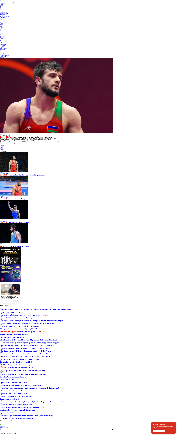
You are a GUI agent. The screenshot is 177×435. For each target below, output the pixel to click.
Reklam (1, 5)
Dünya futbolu (3, 17)
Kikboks (2, 32)
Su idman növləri (3, 54)
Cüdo (1, 28)
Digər (1, 42)
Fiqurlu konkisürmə (4, 55)
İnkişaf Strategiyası (4, 13)
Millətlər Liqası (3, 12)
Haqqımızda (2, 3)
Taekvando (2, 30)
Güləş (1, 27)
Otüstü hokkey (3, 56)
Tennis (1, 47)
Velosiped (2, 57)
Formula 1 (2, 46)
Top (1, 35)
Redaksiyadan (3, 44)
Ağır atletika (2, 49)
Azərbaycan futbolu (4, 16)
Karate (1, 29)
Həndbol (2, 38)
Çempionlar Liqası (4, 22)
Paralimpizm (2, 53)
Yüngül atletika (3, 48)
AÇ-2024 (2, 19)
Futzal (1, 23)
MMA (1, 33)
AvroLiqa (2, 21)
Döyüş (1, 25)
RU (1, 7)
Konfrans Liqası (3, 14)
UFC (1, 34)
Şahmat (1, 24)
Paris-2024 (2, 45)
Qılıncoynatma (3, 50)
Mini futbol (2, 11)
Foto (1, 40)
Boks (1, 26)
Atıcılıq (1, 51)
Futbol (1, 9)
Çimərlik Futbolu (3, 39)
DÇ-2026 (2, 15)
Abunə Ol (2, 144)
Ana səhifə (2, 8)
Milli (1, 18)
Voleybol (2, 36)
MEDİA (2, 43)
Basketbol (2, 37)
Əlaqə (1, 4)
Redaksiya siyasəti (4, 427)
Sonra (170, 430)
